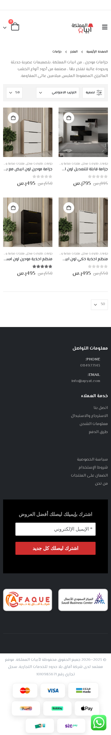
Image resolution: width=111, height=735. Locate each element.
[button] (103, 27)
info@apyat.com (86, 381)
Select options (68, 117)
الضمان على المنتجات (89, 476)
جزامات (104, 164)
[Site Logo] (82, 27)
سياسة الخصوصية (92, 460)
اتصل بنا (100, 408)
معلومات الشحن (94, 424)
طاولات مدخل (90, 164)
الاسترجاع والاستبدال (89, 416)
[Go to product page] (83, 132)
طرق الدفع (98, 432)
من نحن (101, 484)
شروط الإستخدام (93, 468)
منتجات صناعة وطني (67, 164)
